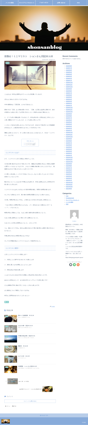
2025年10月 (69, 86)
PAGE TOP (44, 415)
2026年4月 (69, 74)
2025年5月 (69, 97)
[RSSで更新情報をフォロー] (78, 264)
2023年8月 (69, 141)
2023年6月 (69, 145)
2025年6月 (69, 95)
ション (74, 221)
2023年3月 (69, 151)
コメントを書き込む (30, 401)
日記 (7, 302)
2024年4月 (69, 124)
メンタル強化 (69, 202)
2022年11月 (69, 159)
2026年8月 (69, 66)
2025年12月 (69, 82)
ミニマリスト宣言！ (30, 144)
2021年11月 (69, 184)
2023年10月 (69, 136)
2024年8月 (69, 116)
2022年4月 (69, 174)
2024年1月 (69, 130)
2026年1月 (69, 80)
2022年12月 (69, 157)
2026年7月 (69, 68)
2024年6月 (69, 120)
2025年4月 (69, 99)
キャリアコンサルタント (72, 200)
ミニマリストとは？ (30, 143)
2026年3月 (69, 76)
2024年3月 (69, 126)
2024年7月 (69, 118)
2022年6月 (69, 170)
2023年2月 (69, 153)
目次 (28, 141)
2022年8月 (69, 165)
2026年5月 (69, 72)
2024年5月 (69, 122)
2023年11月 (69, 134)
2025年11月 (69, 84)
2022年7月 (69, 168)
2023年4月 (69, 149)
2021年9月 (69, 188)
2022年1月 (69, 180)
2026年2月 (69, 78)
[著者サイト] (70, 264)
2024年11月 (69, 109)
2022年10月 (69, 161)
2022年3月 (69, 176)
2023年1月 (69, 155)
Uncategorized (70, 198)
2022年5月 (69, 172)
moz (67, 196)
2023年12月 (69, 132)
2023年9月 (69, 138)
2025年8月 (69, 91)
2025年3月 (69, 101)
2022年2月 (69, 178)
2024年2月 (69, 128)
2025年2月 (69, 103)
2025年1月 (69, 105)
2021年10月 (69, 186)
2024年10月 (69, 111)
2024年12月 (69, 107)
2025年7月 (69, 93)
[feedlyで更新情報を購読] (74, 264)
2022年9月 (69, 163)
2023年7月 (69, 143)
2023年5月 (69, 147)
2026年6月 (69, 70)
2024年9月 (69, 113)
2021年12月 (69, 182)
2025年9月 (69, 88)
